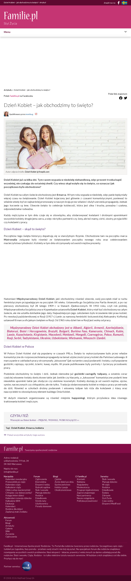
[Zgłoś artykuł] (36, 114)
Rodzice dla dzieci (14, 509)
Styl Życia (107, 498)
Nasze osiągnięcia (85, 498)
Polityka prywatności (87, 500)
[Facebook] (119, 3)
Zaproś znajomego (86, 492)
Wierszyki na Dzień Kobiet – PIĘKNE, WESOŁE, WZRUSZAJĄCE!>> (44, 420)
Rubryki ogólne (42, 487)
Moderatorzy (83, 487)
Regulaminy (82, 484)
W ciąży (106, 484)
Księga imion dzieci (14, 495)
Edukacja (9, 503)
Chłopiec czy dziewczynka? (18, 492)
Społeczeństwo (62, 484)
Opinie (58, 479)
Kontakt (81, 479)
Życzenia (9, 533)
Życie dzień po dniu (64, 481)
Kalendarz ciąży (13, 484)
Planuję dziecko (42, 492)
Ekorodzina (40, 481)
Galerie (9, 528)
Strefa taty (40, 500)
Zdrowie (106, 495)
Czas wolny (107, 500)
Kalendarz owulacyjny (16, 479)
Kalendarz (10, 506)
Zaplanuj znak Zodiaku (16, 511)
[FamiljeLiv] (124, 2)
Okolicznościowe (63, 490)
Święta (105, 492)
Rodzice (39, 495)
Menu (7, 31)
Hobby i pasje (61, 487)
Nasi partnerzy (84, 495)
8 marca (30, 427)
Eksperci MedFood (111, 503)
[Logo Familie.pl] (21, 16)
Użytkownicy (41, 503)
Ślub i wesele (41, 490)
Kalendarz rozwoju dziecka (18, 498)
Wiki (7, 531)
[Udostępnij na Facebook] (120, 98)
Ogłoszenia (41, 479)
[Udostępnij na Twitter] (125, 98)
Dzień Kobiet (18, 427)
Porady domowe (43, 506)
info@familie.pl (11, 471)
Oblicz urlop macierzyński (17, 490)
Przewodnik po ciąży (15, 481)
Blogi (7, 523)
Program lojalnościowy (88, 490)
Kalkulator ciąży (13, 487)
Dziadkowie (41, 498)
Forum (8, 520)
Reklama (81, 481)
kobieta (39, 427)
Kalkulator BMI (12, 500)
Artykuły (8, 90)
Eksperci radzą (42, 484)
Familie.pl (14, 96)
